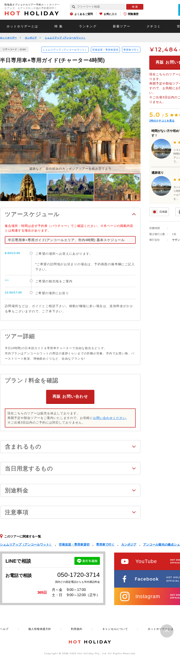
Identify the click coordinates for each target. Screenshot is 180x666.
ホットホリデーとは (22, 26)
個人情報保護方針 (39, 629)
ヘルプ (4, 629)
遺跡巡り (157, 172)
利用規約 (76, 629)
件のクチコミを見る (162, 120)
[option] (70, 120)
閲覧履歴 (133, 14)
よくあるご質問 (83, 14)
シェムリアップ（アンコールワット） (65, 37)
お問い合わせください (109, 418)
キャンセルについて (115, 629)
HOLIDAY (32, 13)
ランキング (88, 26)
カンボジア (31, 37)
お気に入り (110, 14)
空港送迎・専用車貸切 (105, 49)
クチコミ (154, 26)
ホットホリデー (8, 37)
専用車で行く (131, 49)
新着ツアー (121, 26)
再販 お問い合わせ (70, 396)
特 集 (58, 26)
